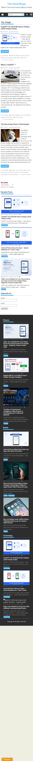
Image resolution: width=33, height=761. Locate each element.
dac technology (19, 170)
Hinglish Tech (23, 57)
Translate (11, 187)
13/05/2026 (7, 407)
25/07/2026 (7, 481)
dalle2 (25, 170)
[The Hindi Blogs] (2, 14)
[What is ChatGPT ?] (10, 71)
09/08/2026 (5, 277)
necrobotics (16, 172)
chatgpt (10, 57)
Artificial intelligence (16, 55)
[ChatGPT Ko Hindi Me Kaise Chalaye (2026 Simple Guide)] (10, 35)
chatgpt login (15, 117)
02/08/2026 (7, 447)
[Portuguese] (7, 182)
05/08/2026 (7, 373)
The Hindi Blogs (16, 3)
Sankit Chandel (14, 32)
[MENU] (31, 14)
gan (5, 172)
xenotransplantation (13, 174)
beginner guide (25, 55)
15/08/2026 (5, 245)
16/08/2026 (5, 214)
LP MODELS (9, 172)
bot (22, 115)
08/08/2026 (7, 604)
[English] (1, 182)
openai (21, 117)
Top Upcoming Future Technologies (15, 124)
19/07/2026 (7, 517)
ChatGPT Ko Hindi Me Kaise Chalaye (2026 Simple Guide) (15, 28)
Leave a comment (8, 60)
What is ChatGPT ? (8, 65)
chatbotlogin (27, 115)
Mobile (5, 459)
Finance (3, 289)
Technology (5, 55)
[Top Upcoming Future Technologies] (10, 130)
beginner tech (4, 57)
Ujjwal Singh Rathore (16, 68)
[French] (3, 182)
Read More (5, 51)
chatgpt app (16, 57)
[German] (5, 182)
